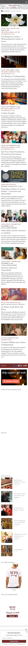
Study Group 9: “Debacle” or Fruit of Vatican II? (19, 482)
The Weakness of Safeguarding (13, 76)
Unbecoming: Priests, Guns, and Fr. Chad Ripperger (19, 495)
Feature (4, 338)
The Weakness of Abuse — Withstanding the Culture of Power (12, 39)
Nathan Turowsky (18, 304)
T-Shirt (14, 590)
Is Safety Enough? (8, 113)
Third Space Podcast (8, 185)
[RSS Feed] (21, 366)
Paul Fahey (18, 186)
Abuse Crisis (5, 28)
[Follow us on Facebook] (14, 366)
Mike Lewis (7, 340)
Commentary (16, 224)
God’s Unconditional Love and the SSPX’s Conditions (19, 522)
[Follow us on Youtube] (19, 366)
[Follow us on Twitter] (16, 366)
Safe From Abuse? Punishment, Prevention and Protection (13, 152)
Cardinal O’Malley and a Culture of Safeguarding (13, 343)
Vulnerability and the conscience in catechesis (13, 231)
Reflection (15, 28)
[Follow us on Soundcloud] (23, 366)
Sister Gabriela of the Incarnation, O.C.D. (10, 33)
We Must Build (18, 549)
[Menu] (26, 2)
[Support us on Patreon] (26, 366)
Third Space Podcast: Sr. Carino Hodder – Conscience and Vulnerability (13, 191)
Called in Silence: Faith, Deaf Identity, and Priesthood (20, 536)
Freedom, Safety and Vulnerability (9, 269)
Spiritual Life (16, 302)
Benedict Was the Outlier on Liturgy (19, 509)
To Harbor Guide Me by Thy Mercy (12, 308)
